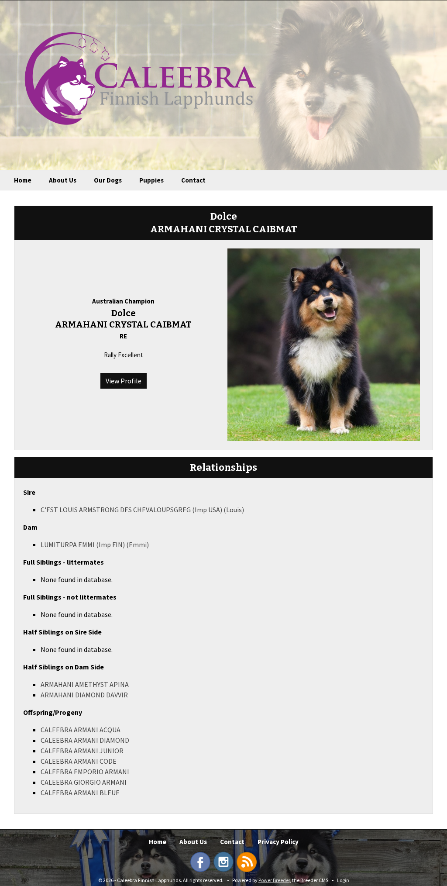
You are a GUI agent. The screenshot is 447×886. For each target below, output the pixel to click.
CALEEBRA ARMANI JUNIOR (82, 750)
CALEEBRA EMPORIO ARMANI (85, 771)
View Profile (123, 380)
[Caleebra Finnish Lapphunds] (134, 77)
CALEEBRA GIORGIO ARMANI (84, 782)
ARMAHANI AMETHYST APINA (85, 684)
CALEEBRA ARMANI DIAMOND (85, 740)
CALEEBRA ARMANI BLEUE (80, 792)
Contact (193, 180)
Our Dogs (108, 180)
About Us (62, 180)
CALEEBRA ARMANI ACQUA (80, 729)
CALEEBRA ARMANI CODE (79, 761)
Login (343, 880)
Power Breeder (274, 880)
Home (22, 180)
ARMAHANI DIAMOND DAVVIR (84, 694)
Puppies (151, 180)
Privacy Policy (278, 842)
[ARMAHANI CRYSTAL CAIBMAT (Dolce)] (323, 343)
